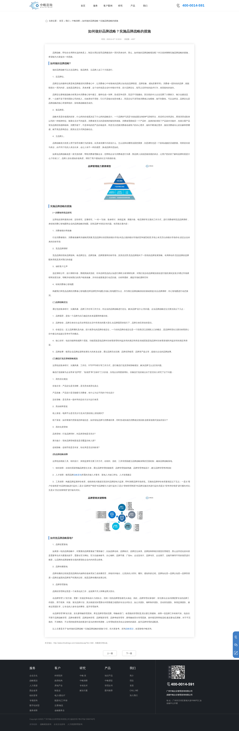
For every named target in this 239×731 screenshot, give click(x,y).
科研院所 (58, 675)
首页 (83, 5)
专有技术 (84, 685)
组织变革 (33, 695)
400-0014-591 (193, 5)
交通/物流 (59, 705)
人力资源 (33, 685)
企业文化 (33, 675)
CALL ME (134, 690)
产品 (133, 5)
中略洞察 (76, 20)
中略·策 (83, 675)
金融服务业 (59, 710)
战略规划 (129, 628)
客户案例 (107, 5)
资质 (132, 685)
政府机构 (58, 680)
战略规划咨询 (45, 724)
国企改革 (33, 690)
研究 (120, 5)
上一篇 (110, 653)
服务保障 (33, 710)
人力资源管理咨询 (74, 724)
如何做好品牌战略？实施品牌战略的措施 (100, 20)
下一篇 (129, 653)
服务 (95, 5)
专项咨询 (33, 700)
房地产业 (58, 685)
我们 (145, 5)
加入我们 (134, 695)
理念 (132, 680)
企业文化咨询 (59, 724)
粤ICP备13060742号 (86, 719)
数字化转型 (34, 705)
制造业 (57, 690)
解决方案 (84, 690)
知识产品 (109, 675)
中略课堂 (109, 680)
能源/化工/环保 (61, 700)
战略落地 (78, 474)
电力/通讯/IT (60, 695)
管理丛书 (109, 685)
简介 (132, 675)
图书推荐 (109, 690)
